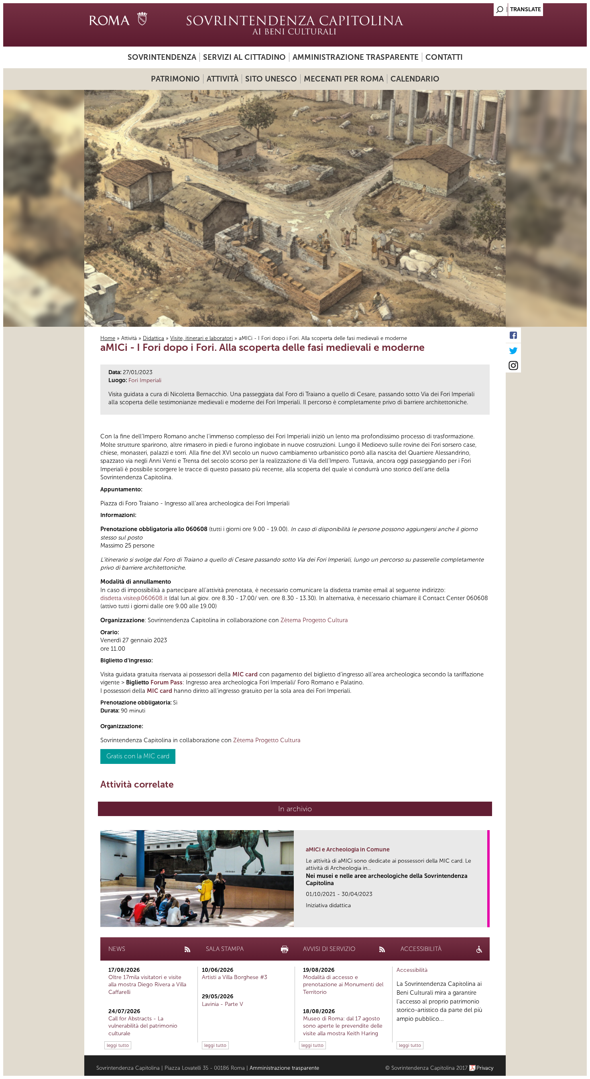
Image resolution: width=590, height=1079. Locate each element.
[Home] (295, 25)
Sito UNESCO (271, 78)
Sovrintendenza (162, 57)
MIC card (245, 674)
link (484, 918)
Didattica (153, 338)
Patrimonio (175, 78)
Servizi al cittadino (244, 57)
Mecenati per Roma (344, 78)
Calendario (415, 78)
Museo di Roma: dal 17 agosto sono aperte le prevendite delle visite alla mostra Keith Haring (342, 1025)
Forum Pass (167, 682)
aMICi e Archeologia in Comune (348, 849)
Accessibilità (412, 970)
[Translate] (480, 7)
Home (107, 338)
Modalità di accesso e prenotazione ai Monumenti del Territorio (343, 984)
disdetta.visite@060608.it (133, 598)
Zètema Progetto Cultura (314, 620)
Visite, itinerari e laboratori (201, 338)
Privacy (485, 1068)
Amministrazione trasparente (356, 57)
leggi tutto (118, 1045)
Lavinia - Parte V (222, 1004)
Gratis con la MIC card (137, 756)
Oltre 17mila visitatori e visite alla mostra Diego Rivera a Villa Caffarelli (147, 984)
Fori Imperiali (144, 380)
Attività (222, 78)
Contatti (444, 57)
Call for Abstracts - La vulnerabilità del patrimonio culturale (142, 1025)
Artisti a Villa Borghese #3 (234, 977)
